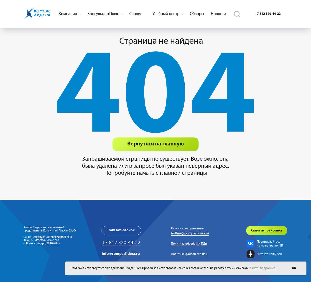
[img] (250, 243)
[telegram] (237, 14)
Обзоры (197, 14)
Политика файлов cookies (189, 254)
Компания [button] (68, 14)
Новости (218, 14)
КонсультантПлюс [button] (103, 14)
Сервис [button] (136, 14)
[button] (121, 230)
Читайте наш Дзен (269, 254)
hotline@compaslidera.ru (190, 233)
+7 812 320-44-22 (121, 243)
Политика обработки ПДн (189, 244)
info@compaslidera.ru (121, 254)
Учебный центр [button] (166, 14)
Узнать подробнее (262, 268)
